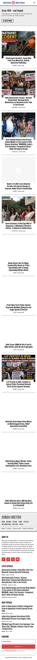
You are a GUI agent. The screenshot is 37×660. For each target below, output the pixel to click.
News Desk (21, 65)
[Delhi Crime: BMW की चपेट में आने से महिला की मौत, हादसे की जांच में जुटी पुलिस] (18, 331)
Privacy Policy (21, 651)
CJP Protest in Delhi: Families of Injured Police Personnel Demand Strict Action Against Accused (18, 384)
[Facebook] (4, 559)
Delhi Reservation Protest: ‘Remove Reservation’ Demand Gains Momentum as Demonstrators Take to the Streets (18, 101)
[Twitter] (13, 559)
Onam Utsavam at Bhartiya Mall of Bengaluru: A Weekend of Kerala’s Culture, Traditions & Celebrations (18, 225)
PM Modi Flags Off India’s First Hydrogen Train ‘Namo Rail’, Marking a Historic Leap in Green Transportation (18, 626)
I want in (17, 646)
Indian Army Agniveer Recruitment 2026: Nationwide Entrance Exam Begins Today (16, 617)
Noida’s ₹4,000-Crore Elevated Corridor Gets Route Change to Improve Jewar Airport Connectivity (18, 186)
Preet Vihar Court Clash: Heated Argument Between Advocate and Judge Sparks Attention (18, 307)
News (15, 65)
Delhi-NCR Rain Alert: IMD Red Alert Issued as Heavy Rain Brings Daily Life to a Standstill (18, 503)
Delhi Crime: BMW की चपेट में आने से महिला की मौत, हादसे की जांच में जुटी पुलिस (18, 345)
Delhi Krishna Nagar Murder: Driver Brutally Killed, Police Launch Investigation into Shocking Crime (18, 463)
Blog (15, 272)
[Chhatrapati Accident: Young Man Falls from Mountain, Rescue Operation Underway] (18, 44)
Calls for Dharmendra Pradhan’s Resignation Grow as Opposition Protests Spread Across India (17, 608)
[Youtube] (18, 559)
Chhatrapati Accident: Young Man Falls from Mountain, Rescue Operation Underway (18, 60)
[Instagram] (8, 559)
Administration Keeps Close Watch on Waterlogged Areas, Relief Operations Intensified (18, 423)
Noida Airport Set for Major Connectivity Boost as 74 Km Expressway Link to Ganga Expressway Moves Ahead (18, 266)
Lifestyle (15, 151)
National (15, 107)
